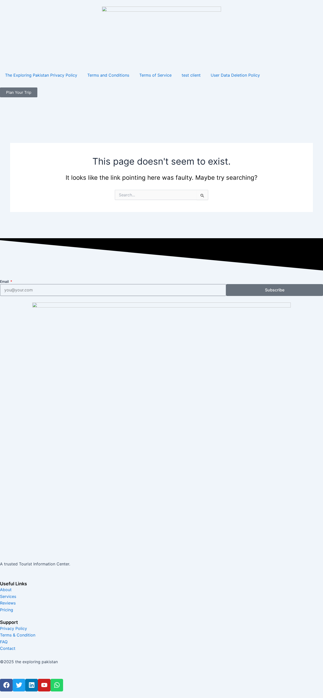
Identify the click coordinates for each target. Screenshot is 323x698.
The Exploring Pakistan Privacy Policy (41, 75)
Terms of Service (155, 75)
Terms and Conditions (108, 75)
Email (5, 281)
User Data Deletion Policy (235, 75)
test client (191, 75)
